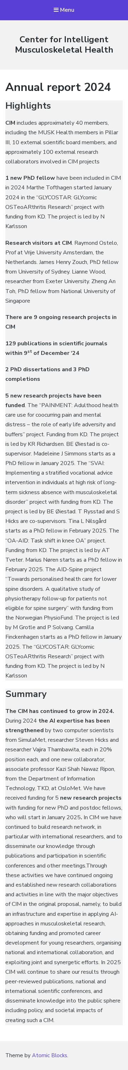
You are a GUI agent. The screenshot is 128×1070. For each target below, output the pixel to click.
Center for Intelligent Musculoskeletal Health (64, 44)
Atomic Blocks (49, 1055)
